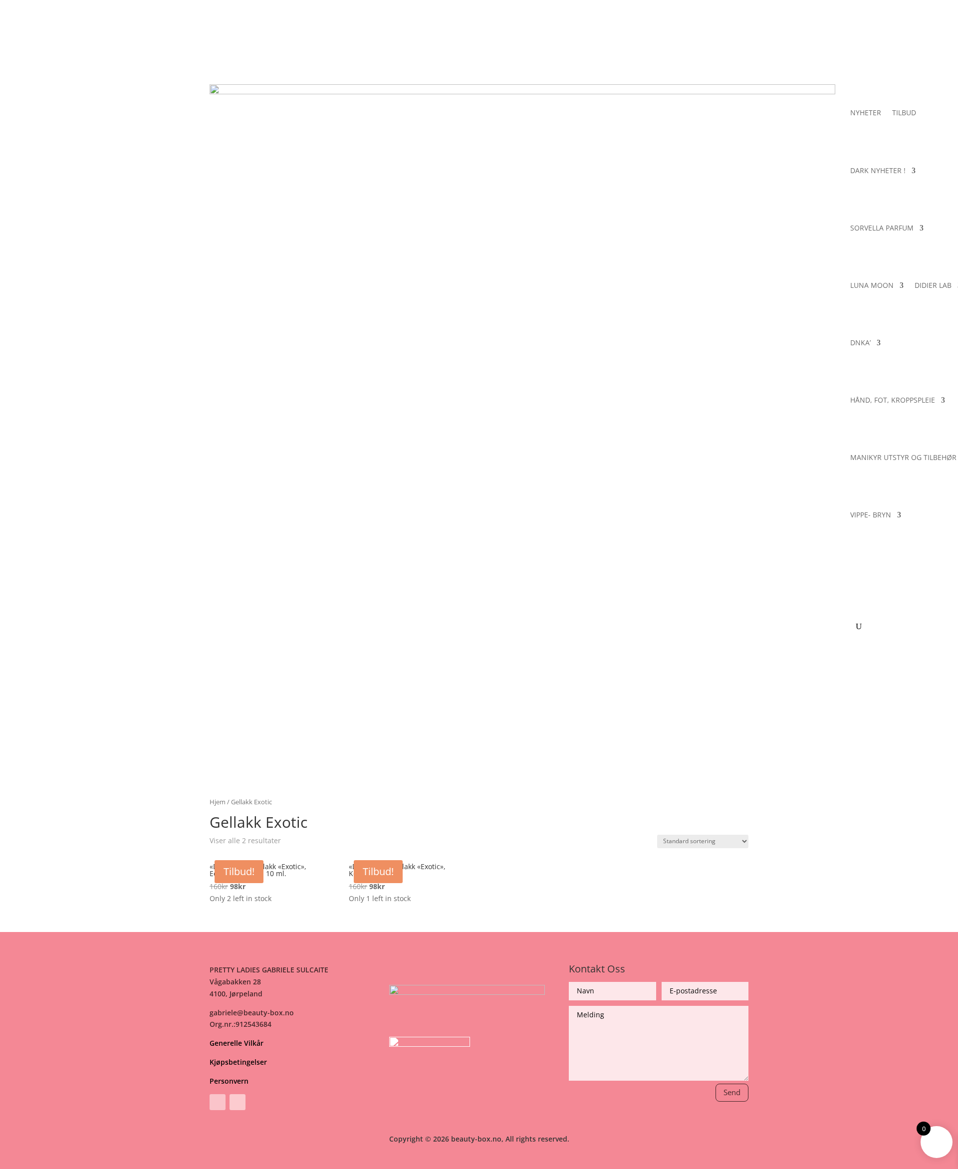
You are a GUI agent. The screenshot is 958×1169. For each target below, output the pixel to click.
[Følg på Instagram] (237, 1102)
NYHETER (865, 112)
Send (731, 1092)
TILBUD (904, 112)
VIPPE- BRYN (870, 514)
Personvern (229, 1081)
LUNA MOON (872, 285)
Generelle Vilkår (236, 1043)
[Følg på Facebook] (218, 1102)
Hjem (218, 801)
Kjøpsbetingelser (238, 1062)
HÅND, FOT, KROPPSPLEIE (892, 400)
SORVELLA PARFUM (882, 228)
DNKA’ (860, 342)
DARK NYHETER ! (878, 170)
